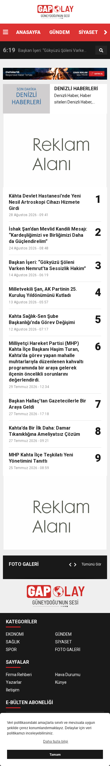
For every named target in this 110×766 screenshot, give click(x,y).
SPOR (11, 649)
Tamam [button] (55, 754)
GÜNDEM (59, 32)
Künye (61, 682)
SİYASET (88, 32)
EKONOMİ (15, 634)
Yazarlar (14, 682)
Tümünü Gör (91, 564)
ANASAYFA (28, 32)
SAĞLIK (13, 642)
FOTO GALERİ (67, 649)
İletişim (12, 690)
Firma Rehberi (19, 674)
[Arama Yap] (101, 50)
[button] (105, 32)
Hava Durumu (67, 674)
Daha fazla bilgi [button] (55, 741)
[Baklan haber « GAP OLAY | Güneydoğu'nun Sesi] (55, 11)
